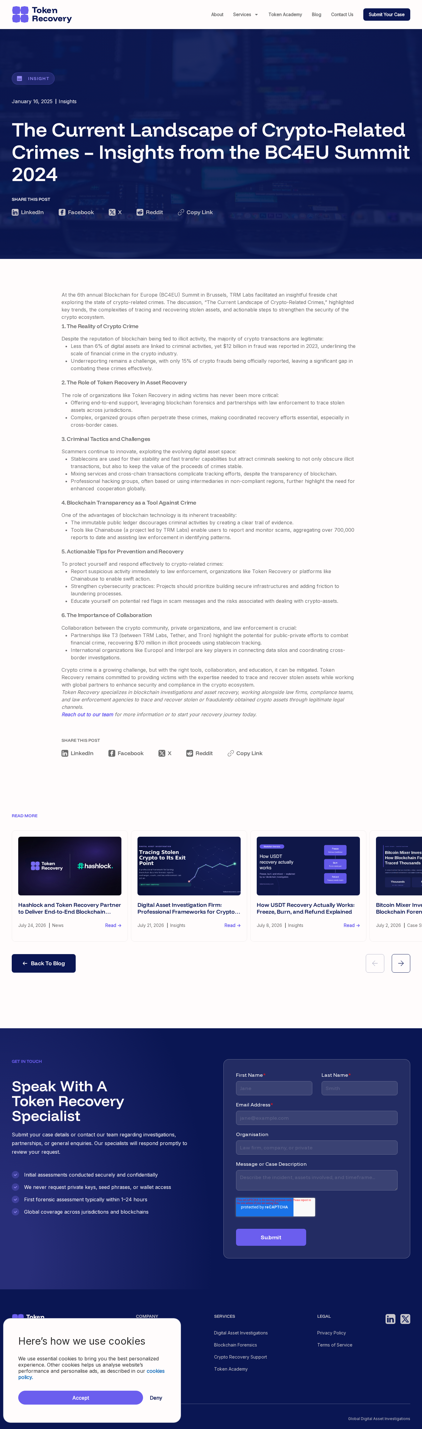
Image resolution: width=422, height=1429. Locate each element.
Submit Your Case (387, 14)
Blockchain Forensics (235, 1345)
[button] (375, 963)
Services (242, 14)
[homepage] (42, 14)
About (217, 14)
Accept (80, 1398)
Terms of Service (334, 1345)
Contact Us (342, 14)
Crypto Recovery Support (240, 1357)
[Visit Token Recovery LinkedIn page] (390, 1319)
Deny (156, 1398)
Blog (316, 14)
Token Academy (285, 14)
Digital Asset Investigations (241, 1333)
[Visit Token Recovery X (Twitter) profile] (405, 1319)
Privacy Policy (331, 1333)
